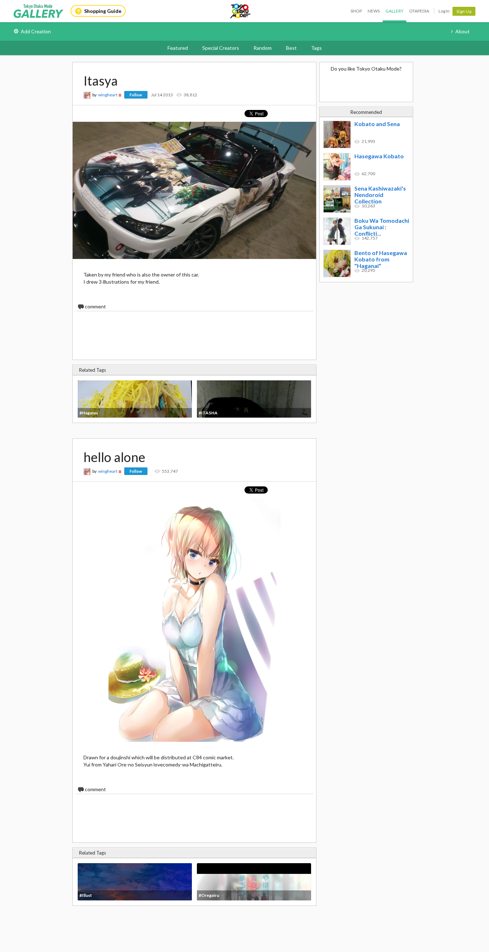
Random (262, 48)
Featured (178, 48)
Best (291, 48)
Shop (356, 11)
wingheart (107, 94)
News (374, 11)
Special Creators (220, 48)
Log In (444, 11)
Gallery (394, 11)
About (462, 31)
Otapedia (419, 11)
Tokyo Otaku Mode (241, 11)
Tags (316, 48)
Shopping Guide (102, 11)
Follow (136, 94)
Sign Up (464, 11)
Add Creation (36, 31)
